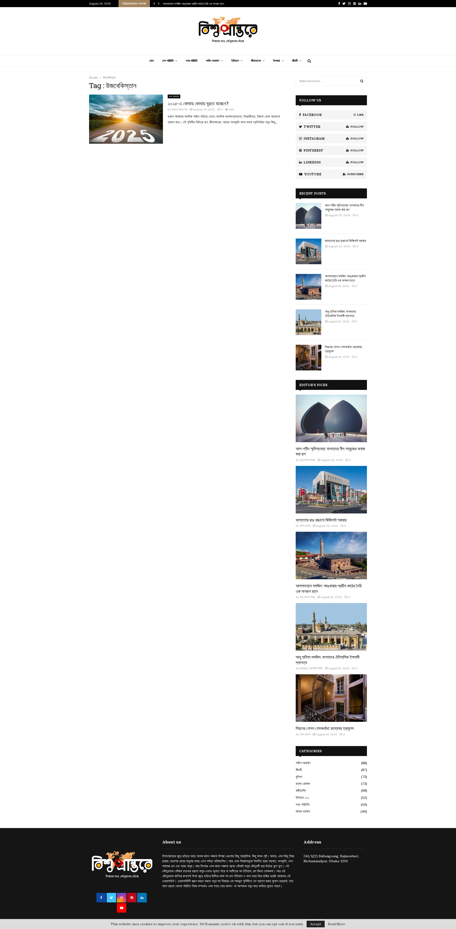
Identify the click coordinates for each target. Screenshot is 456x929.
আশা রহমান (305, 525)
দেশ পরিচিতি (168, 61)
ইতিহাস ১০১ (302, 797)
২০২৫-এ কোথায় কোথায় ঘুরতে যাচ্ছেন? (198, 103)
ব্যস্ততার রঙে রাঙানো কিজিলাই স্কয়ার (345, 240)
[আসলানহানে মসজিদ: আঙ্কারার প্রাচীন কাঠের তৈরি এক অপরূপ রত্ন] (308, 287)
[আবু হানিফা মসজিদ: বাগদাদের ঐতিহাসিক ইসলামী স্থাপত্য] (308, 322)
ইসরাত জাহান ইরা (179, 109)
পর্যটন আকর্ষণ (212, 61)
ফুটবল (299, 777)
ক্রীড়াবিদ (301, 790)
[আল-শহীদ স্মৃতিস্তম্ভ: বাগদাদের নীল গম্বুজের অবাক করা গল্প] (308, 216)
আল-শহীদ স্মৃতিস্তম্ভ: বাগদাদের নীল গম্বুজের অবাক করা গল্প (344, 207)
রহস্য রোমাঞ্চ (303, 783)
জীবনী (295, 61)
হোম (151, 61)
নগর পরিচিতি (191, 61)
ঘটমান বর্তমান (303, 811)
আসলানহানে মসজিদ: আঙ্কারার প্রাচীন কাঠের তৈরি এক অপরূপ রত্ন (193, 3)
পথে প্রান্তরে (174, 96)
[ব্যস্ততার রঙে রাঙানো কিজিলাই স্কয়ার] (308, 251)
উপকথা (276, 61)
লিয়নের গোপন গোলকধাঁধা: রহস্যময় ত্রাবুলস (343, 349)
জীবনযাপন (256, 61)
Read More (336, 924)
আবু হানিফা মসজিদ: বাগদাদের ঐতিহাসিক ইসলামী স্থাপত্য (340, 313)
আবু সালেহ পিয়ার (307, 460)
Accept (315, 924)
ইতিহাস (235, 61)
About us (171, 842)
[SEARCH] (362, 81)
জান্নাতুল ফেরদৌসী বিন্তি (311, 668)
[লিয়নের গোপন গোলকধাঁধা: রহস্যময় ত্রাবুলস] (308, 357)
